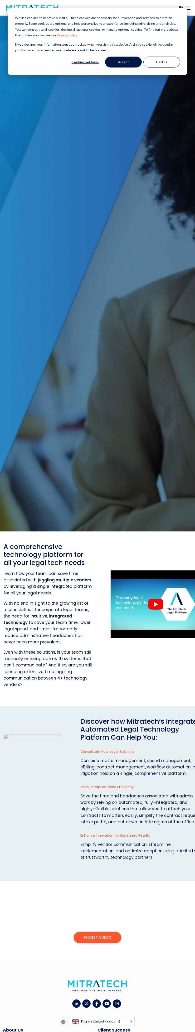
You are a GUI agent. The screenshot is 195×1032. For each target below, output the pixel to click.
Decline (161, 62)
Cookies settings (85, 62)
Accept (123, 62)
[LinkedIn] (77, 1003)
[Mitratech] (187, 7)
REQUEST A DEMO (97, 937)
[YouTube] (107, 1003)
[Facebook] (98, 1003)
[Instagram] (118, 1003)
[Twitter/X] (87, 1003)
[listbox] (102, 1022)
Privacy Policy (67, 35)
